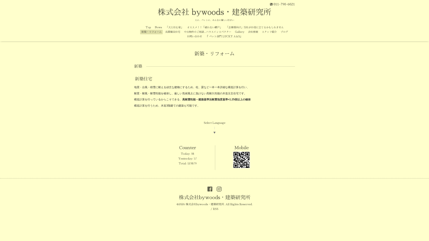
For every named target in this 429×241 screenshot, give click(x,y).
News (158, 27)
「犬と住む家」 (174, 27)
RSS (215, 209)
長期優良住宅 (172, 32)
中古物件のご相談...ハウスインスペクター (207, 32)
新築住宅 (143, 79)
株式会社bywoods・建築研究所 (214, 197)
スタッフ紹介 (269, 32)
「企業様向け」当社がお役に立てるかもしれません (255, 27)
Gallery (239, 32)
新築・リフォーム (151, 32)
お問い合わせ (194, 36)
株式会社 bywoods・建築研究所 (214, 12)
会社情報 (253, 32)
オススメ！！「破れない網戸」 (204, 27)
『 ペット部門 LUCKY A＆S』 (224, 36)
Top (148, 27)
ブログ (284, 32)
